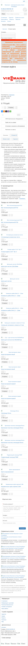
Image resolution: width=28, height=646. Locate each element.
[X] (6, 111)
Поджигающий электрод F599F (9, 457)
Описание (5, 135)
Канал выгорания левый (8, 354)
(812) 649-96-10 (11, 629)
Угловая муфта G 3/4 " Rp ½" (9, 251)
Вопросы (12, 19)
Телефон (5, 515)
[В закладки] (19, 115)
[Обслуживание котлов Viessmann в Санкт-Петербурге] (14, 534)
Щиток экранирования (7, 471)
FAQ (2, 621)
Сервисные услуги (19, 17)
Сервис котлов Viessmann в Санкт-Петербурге (12, 577)
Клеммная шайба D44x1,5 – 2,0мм (10, 295)
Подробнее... (22, 198)
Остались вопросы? (8, 504)
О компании (4, 17)
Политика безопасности (7, 604)
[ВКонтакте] (2, 111)
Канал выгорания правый (8, 383)
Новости (3, 617)
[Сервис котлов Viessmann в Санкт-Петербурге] (14, 576)
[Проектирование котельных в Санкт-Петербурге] (14, 556)
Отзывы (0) (14, 135)
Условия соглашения (6, 606)
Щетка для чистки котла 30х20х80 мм (11, 339)
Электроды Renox (6, 413)
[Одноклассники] (4, 111)
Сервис (3, 616)
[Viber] (8, 111)
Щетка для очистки (6, 281)
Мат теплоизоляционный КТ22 (9, 207)
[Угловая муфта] (14, 80)
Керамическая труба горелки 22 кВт (11, 486)
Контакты (3, 21)
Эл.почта (5, 520)
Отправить (22, 528)
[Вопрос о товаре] (18, 115)
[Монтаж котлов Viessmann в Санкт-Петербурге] (14, 566)
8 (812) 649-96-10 (7, 9)
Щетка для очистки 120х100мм (9, 266)
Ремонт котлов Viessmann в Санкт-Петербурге (12, 548)
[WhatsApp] (10, 111)
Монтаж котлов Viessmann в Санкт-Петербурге (12, 567)
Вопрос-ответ (6, 139)
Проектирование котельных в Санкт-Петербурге (13, 558)
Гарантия (11, 17)
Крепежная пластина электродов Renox (12, 427)
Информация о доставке (7, 602)
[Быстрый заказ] (16, 107)
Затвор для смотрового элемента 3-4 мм (12, 325)
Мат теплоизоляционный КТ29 (9, 222)
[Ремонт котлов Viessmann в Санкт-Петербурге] (14, 546)
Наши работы (4, 19)
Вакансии (18, 19)
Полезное (3, 619)
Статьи (9, 21)
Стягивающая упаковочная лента (10, 237)
